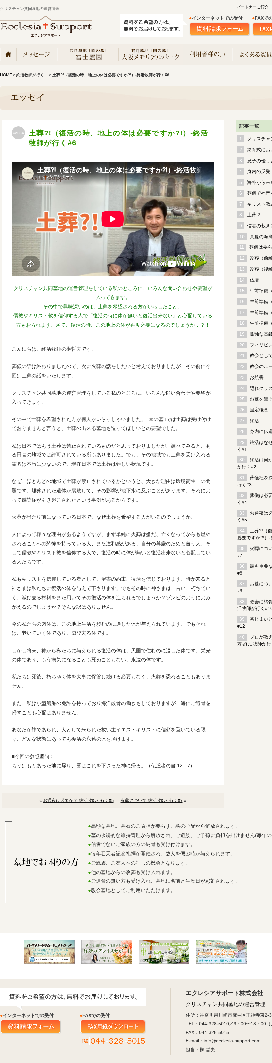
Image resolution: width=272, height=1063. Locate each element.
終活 (254, 420)
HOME (6, 75)
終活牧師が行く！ (32, 75)
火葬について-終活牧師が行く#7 (152, 800)
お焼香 (257, 377)
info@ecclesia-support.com (232, 1040)
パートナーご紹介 (253, 7)
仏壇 (254, 280)
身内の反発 (258, 171)
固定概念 (259, 409)
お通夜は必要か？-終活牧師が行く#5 (78, 800)
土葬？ (254, 214)
